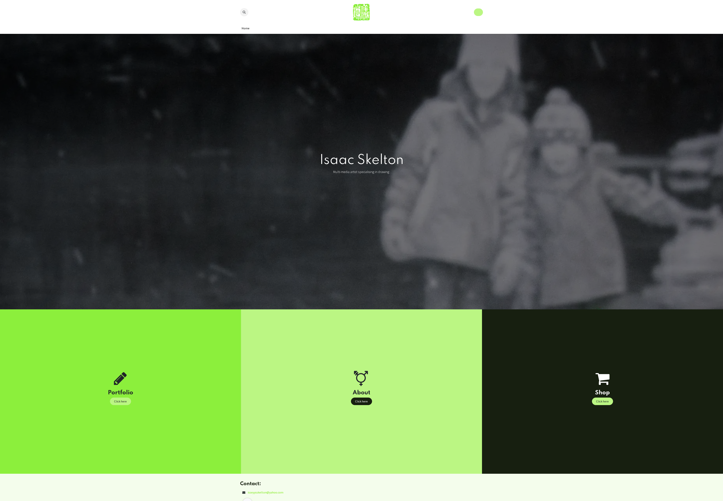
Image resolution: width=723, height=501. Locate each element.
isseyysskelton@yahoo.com (265, 492)
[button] (244, 12)
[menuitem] (245, 28)
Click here (120, 401)
